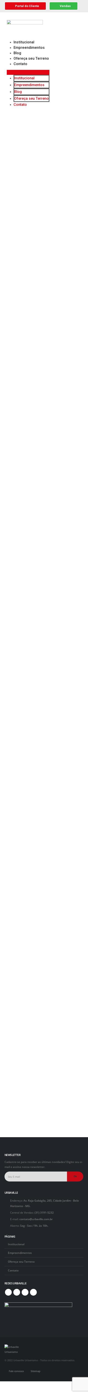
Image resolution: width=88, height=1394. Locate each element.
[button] (28, 72)
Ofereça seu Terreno (31, 58)
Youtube (16, 1292)
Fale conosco (16, 1371)
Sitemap (35, 1371)
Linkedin (33, 1292)
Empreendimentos (29, 47)
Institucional (24, 42)
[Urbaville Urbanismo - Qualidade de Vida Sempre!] (14, 1349)
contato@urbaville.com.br (36, 1219)
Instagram (25, 1292)
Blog (17, 53)
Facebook (8, 1292)
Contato (20, 64)
